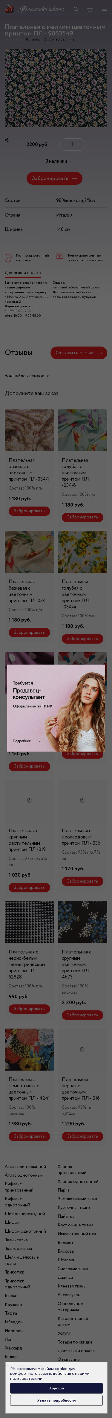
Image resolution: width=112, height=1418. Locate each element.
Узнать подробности (56, 1400)
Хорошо (56, 1388)
